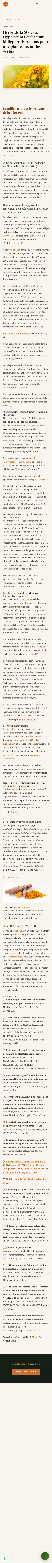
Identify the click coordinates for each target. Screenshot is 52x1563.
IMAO (6, 235)
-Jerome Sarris (13, 877)
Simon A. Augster (25, 907)
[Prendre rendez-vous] (45, 1556)
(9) (41, 508)
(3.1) (41, 326)
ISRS (39, 264)
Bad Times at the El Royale (15, 333)
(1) (41, 197)
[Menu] (46, 4)
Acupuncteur (19, 930)
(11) (10, 405)
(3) (15, 279)
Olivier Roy (37, 1337)
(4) (24, 358)
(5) (35, 387)
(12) (16, 811)
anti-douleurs (25, 462)
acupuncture (26, 599)
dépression (24, 740)
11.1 (33, 740)
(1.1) (12, 235)
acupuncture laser (25, 679)
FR (37, 4)
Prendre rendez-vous (26, 1371)
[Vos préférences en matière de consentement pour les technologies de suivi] (4, 1558)
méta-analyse (13, 249)
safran (25, 789)
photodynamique (27, 719)
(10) (36, 654)
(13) (42, 869)
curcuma (13, 789)
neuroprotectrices (36, 479)
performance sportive (20, 956)
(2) (21, 243)
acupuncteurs (9, 743)
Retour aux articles (13, 19)
